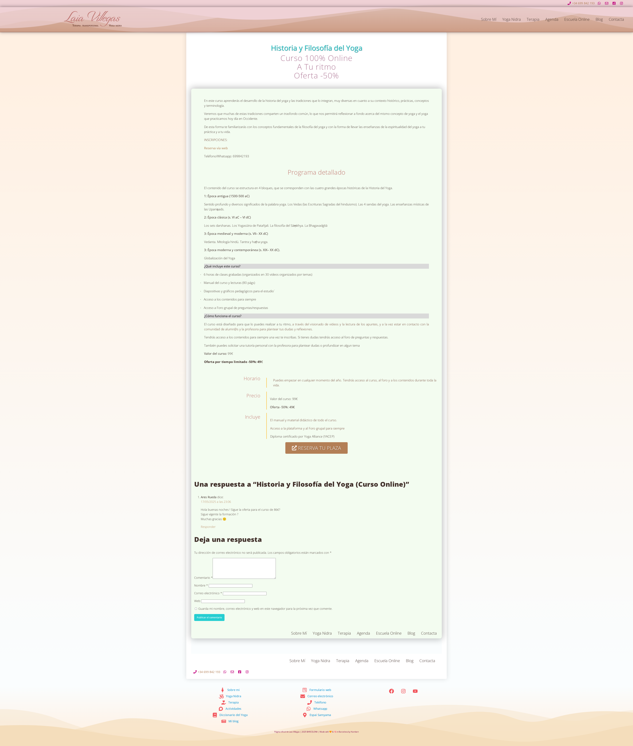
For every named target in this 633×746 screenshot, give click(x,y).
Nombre (201, 585)
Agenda (551, 19)
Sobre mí (488, 19)
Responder (208, 527)
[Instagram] (403, 691)
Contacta (616, 19)
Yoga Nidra (511, 19)
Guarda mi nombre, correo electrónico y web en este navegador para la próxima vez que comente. (265, 608)
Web (197, 601)
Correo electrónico (208, 593)
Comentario (203, 577)
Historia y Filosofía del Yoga (316, 48)
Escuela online (577, 19)
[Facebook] (391, 691)
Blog (599, 19)
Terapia (533, 19)
